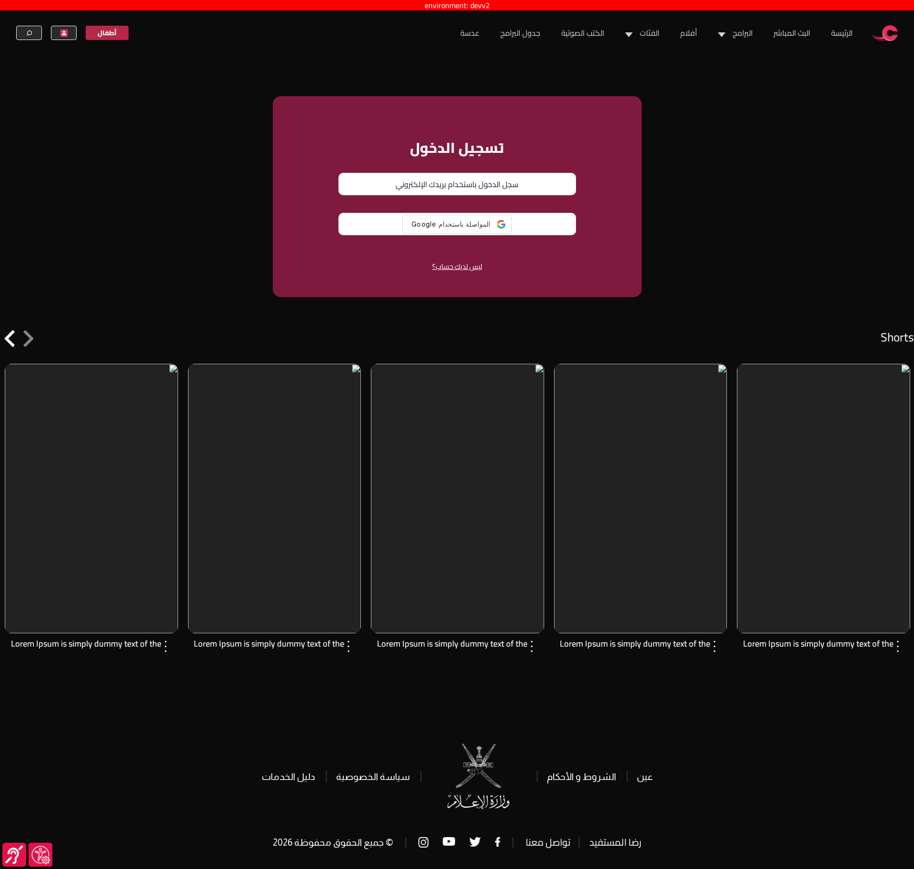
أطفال (107, 33)
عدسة (469, 33)
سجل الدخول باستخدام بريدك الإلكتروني (457, 184)
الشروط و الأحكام (581, 776)
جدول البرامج (520, 33)
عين (645, 776)
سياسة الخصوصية (373, 776)
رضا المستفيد (615, 842)
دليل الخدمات (288, 776)
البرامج (743, 33)
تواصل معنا (548, 842)
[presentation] (28, 338)
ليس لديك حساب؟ (457, 266)
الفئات (649, 33)
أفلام (688, 33)
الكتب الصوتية (582, 33)
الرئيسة (842, 33)
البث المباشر (792, 33)
